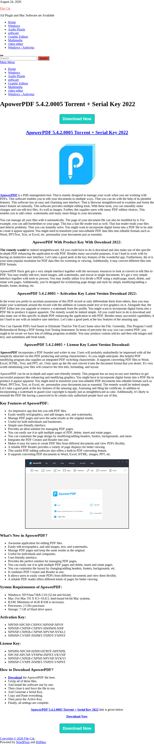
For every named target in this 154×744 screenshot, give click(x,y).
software (13, 33)
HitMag (41, 742)
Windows (14, 25)
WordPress (23, 742)
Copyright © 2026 (12, 738)
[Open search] (1, 55)
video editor (15, 44)
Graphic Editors (18, 36)
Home (12, 22)
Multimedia (15, 40)
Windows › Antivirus (21, 47)
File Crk (5, 8)
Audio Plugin (16, 29)
